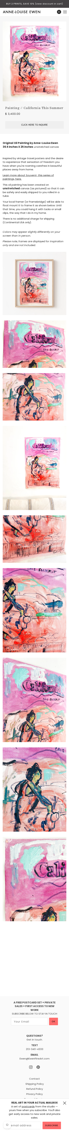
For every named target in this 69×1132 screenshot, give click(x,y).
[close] (64, 1103)
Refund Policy (34, 1089)
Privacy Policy (34, 1094)
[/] (25, 12)
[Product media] (34, 283)
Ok (53, 1021)
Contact (34, 1078)
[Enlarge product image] (34, 61)
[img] (30, 1067)
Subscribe (51, 1125)
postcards (28, 1106)
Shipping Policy (34, 1084)
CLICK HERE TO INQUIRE (34, 125)
